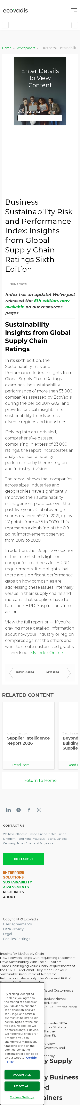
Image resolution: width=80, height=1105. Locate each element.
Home (7, 48)
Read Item (21, 765)
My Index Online (46, 652)
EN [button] (18, 25)
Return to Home (40, 780)
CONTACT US (23, 859)
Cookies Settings (16, 939)
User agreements (17, 924)
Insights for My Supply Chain (22, 954)
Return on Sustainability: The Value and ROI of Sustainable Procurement (35, 980)
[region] (22, 1043)
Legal (7, 934)
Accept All (22, 1074)
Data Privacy (13, 929)
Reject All (22, 1086)
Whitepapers (26, 48)
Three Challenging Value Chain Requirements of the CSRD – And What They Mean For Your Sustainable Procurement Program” (37, 970)
